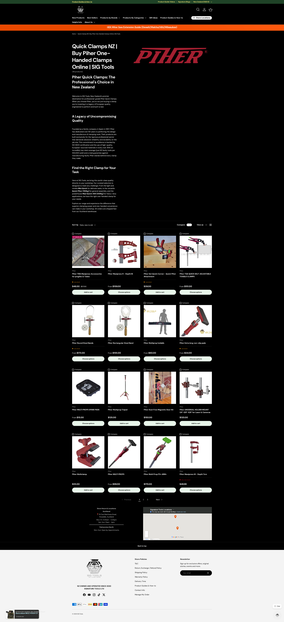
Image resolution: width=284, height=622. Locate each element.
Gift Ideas (153, 18)
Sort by (75, 225)
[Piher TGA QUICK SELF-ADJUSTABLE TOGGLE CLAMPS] (196, 252)
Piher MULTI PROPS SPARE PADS (85, 410)
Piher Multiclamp (79, 474)
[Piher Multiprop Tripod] (124, 388)
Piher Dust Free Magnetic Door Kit (158, 410)
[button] (210, 9)
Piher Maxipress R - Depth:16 (120, 274)
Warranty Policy (141, 577)
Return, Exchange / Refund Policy (148, 568)
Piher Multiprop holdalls (154, 343)
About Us (89, 22)
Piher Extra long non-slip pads (193, 343)
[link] (126, 499)
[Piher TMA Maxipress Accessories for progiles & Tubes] (88, 252)
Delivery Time (140, 581)
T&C (136, 563)
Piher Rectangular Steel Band (120, 343)
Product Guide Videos (166, 2)
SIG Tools (80, 614)
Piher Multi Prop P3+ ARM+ (155, 474)
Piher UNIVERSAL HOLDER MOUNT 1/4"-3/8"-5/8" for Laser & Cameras (195, 411)
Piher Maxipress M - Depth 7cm (193, 474)
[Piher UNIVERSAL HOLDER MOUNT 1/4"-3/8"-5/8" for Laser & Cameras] (196, 388)
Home (74, 34)
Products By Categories (133, 18)
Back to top (142, 546)
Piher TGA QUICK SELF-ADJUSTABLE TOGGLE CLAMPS (195, 275)
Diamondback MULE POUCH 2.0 (27, 613)
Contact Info (140, 590)
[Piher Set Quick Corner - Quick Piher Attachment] (160, 252)
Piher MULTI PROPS (116, 474)
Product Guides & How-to (171, 18)
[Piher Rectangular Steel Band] (124, 321)
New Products (78, 18)
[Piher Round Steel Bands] (88, 321)
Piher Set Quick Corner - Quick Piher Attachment (160, 275)
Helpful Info (77, 22)
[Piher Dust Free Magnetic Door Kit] (160, 388)
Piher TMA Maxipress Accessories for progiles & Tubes (87, 275)
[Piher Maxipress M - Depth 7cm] (196, 452)
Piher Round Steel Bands (82, 343)
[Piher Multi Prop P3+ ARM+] (160, 452)
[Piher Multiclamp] (88, 452)
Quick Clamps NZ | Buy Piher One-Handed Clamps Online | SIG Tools (99, 34)
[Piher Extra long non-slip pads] (196, 321)
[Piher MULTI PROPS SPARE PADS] (88, 388)
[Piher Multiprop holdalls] (160, 321)
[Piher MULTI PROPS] (124, 452)
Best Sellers (92, 18)
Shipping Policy (141, 572)
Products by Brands (108, 18)
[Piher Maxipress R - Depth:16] (124, 252)
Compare (181, 225)
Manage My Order (142, 594)
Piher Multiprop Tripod (117, 410)
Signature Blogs (184, 2)
